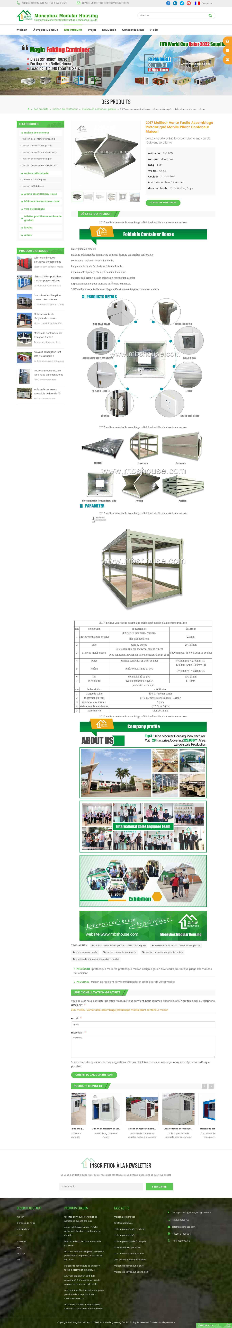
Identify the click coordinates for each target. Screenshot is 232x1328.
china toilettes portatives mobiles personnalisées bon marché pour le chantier (47, 279)
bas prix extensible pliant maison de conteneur (47, 297)
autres (28, 235)
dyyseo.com (168, 1322)
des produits (73, 30)
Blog (19, 1247)
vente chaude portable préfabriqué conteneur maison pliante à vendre (162, 1128)
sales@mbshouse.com (117, 3)
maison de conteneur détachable (40, 152)
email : (76, 1018)
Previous (204, 1086)
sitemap (21, 1253)
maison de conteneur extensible (39, 139)
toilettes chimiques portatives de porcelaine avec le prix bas (47, 260)
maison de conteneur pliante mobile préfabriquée (120, 945)
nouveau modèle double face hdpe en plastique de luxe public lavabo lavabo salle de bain (48, 373)
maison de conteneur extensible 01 (131, 1272)
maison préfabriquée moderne (129, 1229)
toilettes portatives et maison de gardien (42, 218)
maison (22, 30)
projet (92, 30)
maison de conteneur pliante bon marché (97, 959)
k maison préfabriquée (34, 179)
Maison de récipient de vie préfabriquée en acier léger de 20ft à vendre (133, 982)
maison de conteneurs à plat (37, 159)
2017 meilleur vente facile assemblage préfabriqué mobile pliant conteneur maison (119, 1010)
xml (18, 1259)
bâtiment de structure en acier (42, 201)
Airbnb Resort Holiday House (40, 194)
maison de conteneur (65, 109)
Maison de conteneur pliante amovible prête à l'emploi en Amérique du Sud (198, 1128)
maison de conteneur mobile (121, 952)
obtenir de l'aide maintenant (94, 1075)
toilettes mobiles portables (127, 1247)
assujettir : (78, 1005)
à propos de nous (45, 30)
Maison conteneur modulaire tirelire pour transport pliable (126, 1128)
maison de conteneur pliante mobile (164, 952)
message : (78, 1033)
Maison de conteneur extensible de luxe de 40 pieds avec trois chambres (49, 392)
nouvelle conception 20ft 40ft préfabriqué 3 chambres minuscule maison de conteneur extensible (47, 354)
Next (211, 1086)
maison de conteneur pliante (99, 109)
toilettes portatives (123, 1223)
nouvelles (109, 30)
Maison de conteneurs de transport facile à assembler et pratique (48, 336)
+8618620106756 (58, 3)
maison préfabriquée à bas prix (130, 1241)
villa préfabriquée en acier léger (130, 1259)
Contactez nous (133, 30)
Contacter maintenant (163, 202)
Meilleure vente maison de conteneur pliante (177, 945)
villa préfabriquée (34, 209)
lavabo (28, 228)
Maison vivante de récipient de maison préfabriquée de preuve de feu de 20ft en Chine (49, 317)
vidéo (154, 30)
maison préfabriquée (36, 173)
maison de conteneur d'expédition (40, 165)
